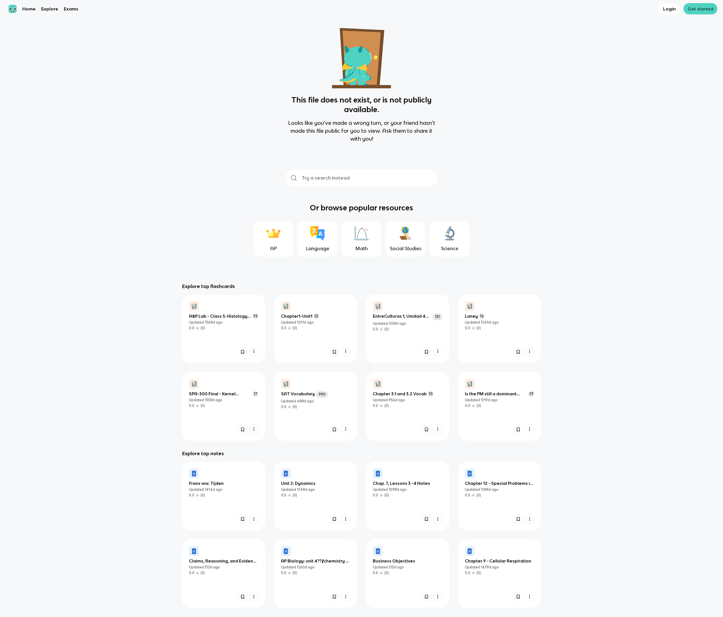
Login (669, 8)
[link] (223, 329)
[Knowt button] (242, 351)
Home (29, 8)
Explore (49, 8)
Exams (71, 8)
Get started (700, 8)
